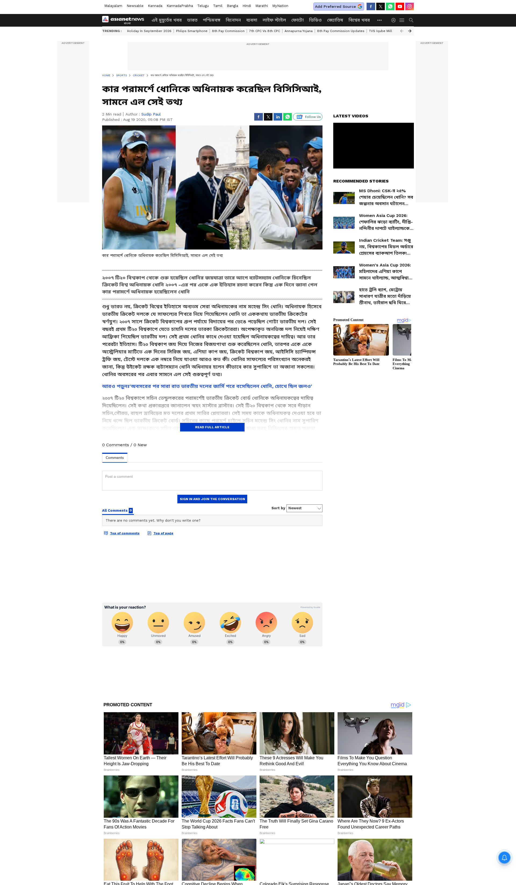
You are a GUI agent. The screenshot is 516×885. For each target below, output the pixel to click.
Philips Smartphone (191, 31)
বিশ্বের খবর (359, 20)
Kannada (155, 6)
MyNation (280, 6)
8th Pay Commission (228, 31)
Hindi (246, 6)
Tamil (218, 6)
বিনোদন (233, 20)
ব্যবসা (251, 20)
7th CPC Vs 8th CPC (264, 31)
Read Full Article (212, 427)
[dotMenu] (379, 20)
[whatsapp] (390, 6)
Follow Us (313, 117)
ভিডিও (315, 20)
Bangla (232, 6)
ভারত (192, 20)
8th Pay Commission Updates (340, 31)
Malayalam (113, 6)
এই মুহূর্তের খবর (167, 20)
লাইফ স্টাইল (274, 20)
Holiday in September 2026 (149, 31)
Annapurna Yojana (299, 31)
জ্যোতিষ (335, 20)
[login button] (394, 20)
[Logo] (125, 20)
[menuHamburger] (402, 20)
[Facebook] (371, 6)
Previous (402, 31)
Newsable (135, 6)
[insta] (409, 6)
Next (410, 31)
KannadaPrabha (180, 6)
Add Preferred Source (335, 6)
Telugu (203, 6)
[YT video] (400, 6)
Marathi (261, 6)
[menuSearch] (411, 20)
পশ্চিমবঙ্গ (211, 20)
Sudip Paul (151, 114)
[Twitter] (380, 6)
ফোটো (297, 20)
